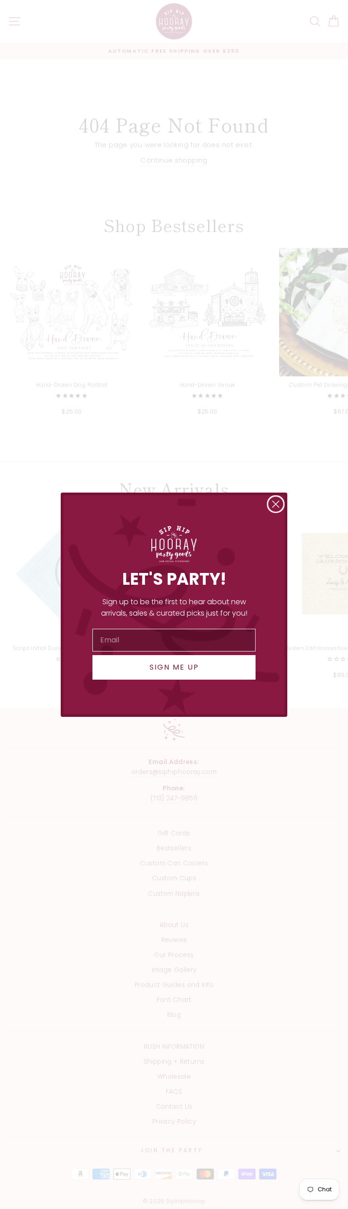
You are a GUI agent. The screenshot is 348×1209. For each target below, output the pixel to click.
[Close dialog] (276, 504)
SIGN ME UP (174, 667)
